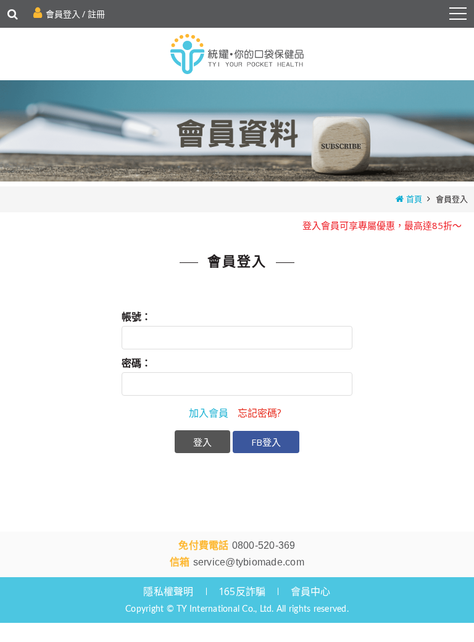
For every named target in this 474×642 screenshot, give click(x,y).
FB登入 (266, 442)
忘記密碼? (259, 413)
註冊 (96, 14)
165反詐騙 (242, 591)
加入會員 (208, 413)
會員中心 (311, 591)
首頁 (414, 198)
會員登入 (63, 14)
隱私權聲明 (168, 591)
